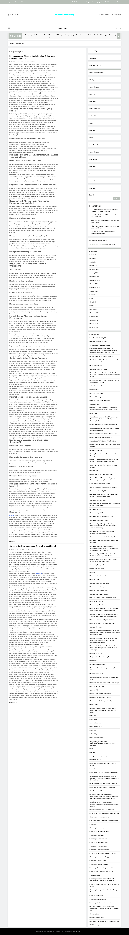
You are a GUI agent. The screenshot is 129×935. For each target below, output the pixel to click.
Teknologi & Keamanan (97, 835)
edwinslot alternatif (96, 386)
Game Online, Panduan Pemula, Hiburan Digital (103, 434)
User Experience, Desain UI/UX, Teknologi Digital (104, 921)
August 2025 (94, 291)
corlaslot (39, 573)
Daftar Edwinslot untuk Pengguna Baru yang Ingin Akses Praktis (36, 35)
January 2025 (94, 316)
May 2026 (93, 258)
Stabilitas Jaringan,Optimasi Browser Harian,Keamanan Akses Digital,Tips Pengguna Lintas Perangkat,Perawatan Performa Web (104, 796)
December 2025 (94, 276)
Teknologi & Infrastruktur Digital (99, 831)
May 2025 (93, 302)
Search (91, 195)
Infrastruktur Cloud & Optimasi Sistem (101, 474)
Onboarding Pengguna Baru (98, 565)
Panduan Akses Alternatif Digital (99, 583)
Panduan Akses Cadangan (97, 587)
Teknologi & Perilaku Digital (98, 860)
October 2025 (94, 284)
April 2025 (93, 305)
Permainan (93, 660)
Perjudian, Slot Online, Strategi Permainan (102, 657)
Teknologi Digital (95, 875)
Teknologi (93, 824)
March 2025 (93, 309)
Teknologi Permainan (96, 895)
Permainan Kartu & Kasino (97, 664)
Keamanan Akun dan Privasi (98, 500)
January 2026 (94, 273)
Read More (12, 541)
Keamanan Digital (95, 509)
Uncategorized (94, 914)
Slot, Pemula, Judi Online (97, 791)
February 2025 (94, 313)
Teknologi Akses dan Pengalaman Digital (102, 868)
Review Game (94, 704)
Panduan (92, 572)
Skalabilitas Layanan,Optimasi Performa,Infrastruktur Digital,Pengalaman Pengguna (102, 743)
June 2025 (93, 298)
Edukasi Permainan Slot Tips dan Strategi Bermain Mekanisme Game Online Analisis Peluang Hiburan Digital (105, 375)
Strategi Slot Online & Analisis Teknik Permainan (104, 813)
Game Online (94, 413)
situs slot (93, 116)
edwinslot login (94, 389)
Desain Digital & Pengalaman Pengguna (101, 356)
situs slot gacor (95, 87)
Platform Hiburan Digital (97, 686)
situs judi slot (94, 719)
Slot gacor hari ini (95, 80)
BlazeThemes (76, 931)
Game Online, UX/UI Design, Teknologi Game (103, 441)
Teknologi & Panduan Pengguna (99, 849)
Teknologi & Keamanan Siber (98, 846)
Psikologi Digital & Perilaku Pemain (100, 697)
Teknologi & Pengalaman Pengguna (100, 857)
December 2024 (94, 320)
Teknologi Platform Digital (98, 899)
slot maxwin (93, 159)
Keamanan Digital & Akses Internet (100, 513)
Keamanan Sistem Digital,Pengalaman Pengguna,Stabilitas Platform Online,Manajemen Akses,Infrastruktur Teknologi (104, 548)
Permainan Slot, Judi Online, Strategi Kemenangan (104, 683)
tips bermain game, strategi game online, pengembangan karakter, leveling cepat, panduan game (104, 908)
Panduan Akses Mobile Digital (99, 590)
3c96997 (13, 62)
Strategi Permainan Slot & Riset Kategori (102, 810)
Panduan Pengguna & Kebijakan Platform (102, 620)
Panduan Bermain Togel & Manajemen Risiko (103, 597)
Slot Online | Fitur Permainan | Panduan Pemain (104, 772)
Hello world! (111, 244)
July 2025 (93, 295)
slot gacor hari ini (95, 65)
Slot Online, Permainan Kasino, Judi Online (102, 787)
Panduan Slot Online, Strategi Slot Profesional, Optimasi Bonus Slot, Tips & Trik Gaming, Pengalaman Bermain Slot (103, 640)
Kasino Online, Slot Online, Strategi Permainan (103, 487)
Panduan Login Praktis (96, 605)
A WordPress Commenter (98, 244)
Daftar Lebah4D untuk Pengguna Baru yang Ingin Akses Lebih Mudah (89, 2)
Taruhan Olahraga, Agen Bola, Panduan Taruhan (104, 820)
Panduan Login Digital (96, 601)
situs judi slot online (96, 726)
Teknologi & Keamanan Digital (99, 842)
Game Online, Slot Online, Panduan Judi (101, 437)
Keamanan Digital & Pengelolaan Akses (101, 516)
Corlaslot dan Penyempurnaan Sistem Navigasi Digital (32, 546)
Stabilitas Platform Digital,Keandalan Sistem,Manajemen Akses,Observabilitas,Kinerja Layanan (104, 804)
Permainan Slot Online (96, 673)
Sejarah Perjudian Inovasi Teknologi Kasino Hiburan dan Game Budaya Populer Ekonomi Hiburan (103, 710)
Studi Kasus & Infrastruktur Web (99, 817)
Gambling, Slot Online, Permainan (100, 400)
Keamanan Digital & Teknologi (99, 520)
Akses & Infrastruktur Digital (98, 341)
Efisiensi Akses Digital (96, 393)
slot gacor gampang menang (98, 756)
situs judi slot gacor (96, 723)
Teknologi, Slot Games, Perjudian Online (102, 903)
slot (91, 123)
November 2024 (95, 324)
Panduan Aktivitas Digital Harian (99, 594)
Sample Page (62, 28)
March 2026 (93, 265)
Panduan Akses (94, 579)
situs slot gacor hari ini (97, 72)
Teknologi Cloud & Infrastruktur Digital (101, 871)
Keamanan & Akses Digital (98, 491)
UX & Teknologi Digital (96, 925)
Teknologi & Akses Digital (97, 828)
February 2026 (94, 269)
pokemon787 (94, 690)
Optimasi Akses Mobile (97, 568)
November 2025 (95, 280)
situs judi (93, 716)
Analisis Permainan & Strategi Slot (100, 345)
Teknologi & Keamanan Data (98, 839)
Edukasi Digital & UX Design (98, 369)
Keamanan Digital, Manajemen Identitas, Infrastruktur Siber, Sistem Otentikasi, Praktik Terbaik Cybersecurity (103, 526)
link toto (11, 515)
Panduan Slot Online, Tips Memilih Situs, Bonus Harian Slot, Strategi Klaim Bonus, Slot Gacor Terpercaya (104, 648)
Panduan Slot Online (96, 627)
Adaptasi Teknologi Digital (98, 338)
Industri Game (94, 470)
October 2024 (94, 327)
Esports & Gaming (95, 397)
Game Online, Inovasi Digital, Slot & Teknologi (103, 424)
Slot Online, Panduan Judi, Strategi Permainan (103, 784)
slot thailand (94, 145)
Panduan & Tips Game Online (98, 576)
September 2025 (95, 287)
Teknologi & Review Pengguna (99, 864)
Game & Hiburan (95, 404)
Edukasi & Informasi (96, 365)
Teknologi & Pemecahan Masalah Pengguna (103, 853)
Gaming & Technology (96, 450)
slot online (93, 769)
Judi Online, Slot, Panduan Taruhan (100, 483)
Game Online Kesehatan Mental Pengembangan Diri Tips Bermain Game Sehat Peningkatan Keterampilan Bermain (104, 419)
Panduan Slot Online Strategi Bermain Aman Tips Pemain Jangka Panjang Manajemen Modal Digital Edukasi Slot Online (105, 632)
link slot (92, 94)
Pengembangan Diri (96, 653)
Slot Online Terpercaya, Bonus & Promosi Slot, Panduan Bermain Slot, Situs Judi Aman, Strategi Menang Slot (104, 778)
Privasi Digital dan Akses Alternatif (100, 693)
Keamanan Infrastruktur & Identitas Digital (102, 537)
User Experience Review (97, 917)
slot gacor (93, 58)
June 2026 (93, 255)
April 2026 (93, 262)
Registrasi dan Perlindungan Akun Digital (102, 701)
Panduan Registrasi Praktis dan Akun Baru (102, 623)
